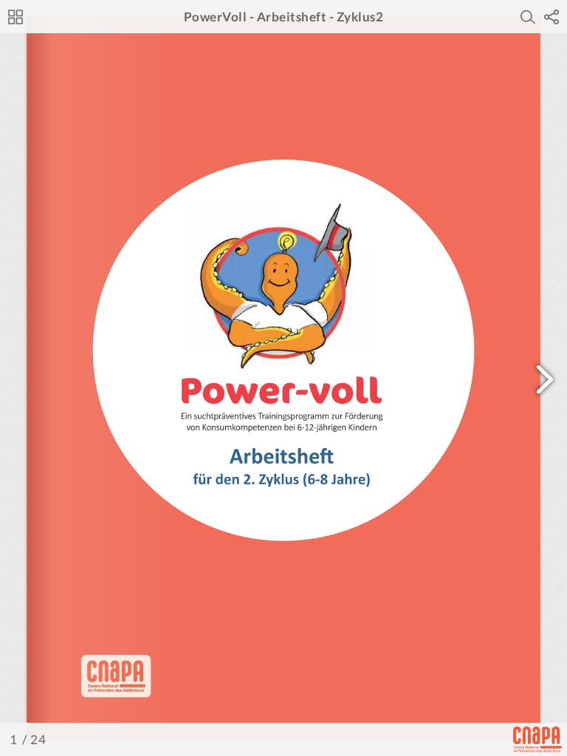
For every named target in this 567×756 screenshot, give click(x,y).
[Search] (528, 17)
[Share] (551, 17)
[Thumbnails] (15, 17)
